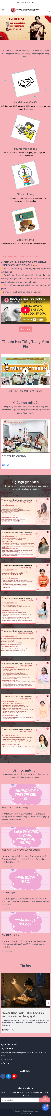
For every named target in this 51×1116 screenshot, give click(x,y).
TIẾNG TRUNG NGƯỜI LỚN (14, 456)
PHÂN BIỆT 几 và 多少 (10, 935)
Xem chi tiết (7, 1060)
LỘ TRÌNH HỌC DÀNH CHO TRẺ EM (25, 391)
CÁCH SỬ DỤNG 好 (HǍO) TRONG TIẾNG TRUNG (21, 850)
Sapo (30, 1113)
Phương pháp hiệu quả (25, 148)
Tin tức (25, 966)
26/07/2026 (8, 1030)
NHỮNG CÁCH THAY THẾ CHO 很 (15, 808)
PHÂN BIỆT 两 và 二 (9, 893)
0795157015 (29, 2)
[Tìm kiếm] (48, 11)
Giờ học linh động (25, 194)
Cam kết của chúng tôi (25, 102)
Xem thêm (25, 329)
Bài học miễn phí (25, 770)
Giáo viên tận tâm (25, 239)
